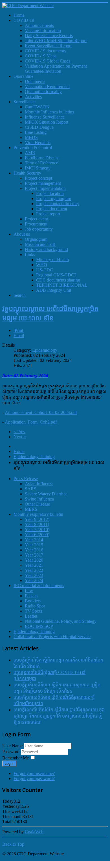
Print (19, 330)
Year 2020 (34, 560)
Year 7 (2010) (37, 529)
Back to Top (13, 844)
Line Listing (36, 132)
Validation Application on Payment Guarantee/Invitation (56, 69)
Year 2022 (34, 570)
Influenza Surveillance (45, 117)
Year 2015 (34, 544)
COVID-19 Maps (40, 55)
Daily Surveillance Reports (49, 35)
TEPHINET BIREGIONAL (61, 285)
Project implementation (45, 188)
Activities (33, 96)
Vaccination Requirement (47, 86)
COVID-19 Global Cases (47, 61)
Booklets (33, 600)
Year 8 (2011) (37, 524)
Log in (9, 763)
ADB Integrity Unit (53, 290)
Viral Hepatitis (37, 142)
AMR (30, 152)
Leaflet (31, 616)
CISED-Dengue (39, 127)
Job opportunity (39, 229)
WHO (41, 264)
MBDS (31, 137)
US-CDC (44, 269)
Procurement (36, 224)
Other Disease (37, 504)
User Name (12, 745)
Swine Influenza (39, 499)
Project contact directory (57, 203)
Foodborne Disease (42, 157)
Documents (35, 81)
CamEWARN (37, 106)
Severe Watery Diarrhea (46, 493)
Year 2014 (34, 539)
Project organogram (53, 198)
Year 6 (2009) (37, 534)
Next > (20, 436)
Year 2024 (34, 580)
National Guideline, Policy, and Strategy (60, 621)
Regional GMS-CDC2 (56, 274)
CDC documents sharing (58, 280)
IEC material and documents (39, 585)
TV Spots (33, 611)
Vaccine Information (43, 30)
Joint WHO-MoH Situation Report (56, 40)
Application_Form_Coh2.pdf (31, 422)
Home (19, 451)
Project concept (38, 178)
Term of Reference (41, 162)
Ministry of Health (52, 259)
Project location (50, 193)
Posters (31, 595)
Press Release (26, 478)
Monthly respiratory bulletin (38, 514)
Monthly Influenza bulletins (49, 111)
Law (29, 590)
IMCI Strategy (37, 168)
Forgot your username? (34, 773)
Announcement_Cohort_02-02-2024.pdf (41, 412)
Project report (48, 213)
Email (19, 335)
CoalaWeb (34, 831)
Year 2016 (34, 549)
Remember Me (15, 757)
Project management (43, 183)
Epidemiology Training (34, 456)
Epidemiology (44, 350)
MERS (31, 509)
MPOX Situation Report (46, 122)
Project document (51, 208)
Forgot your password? (34, 778)
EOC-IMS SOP (39, 626)
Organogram (36, 239)
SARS (30, 488)
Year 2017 (34, 555)
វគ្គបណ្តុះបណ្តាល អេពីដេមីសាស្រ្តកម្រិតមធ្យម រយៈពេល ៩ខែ (50, 313)
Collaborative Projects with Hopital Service (52, 636)
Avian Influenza (39, 483)
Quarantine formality (43, 91)
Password (11, 751)
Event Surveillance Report (48, 45)
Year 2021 (34, 565)
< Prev (19, 431)
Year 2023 (34, 575)
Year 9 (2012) (37, 519)
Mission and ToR (40, 244)
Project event (36, 218)
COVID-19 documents (45, 50)
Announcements (39, 25)
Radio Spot (35, 606)
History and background (46, 249)
